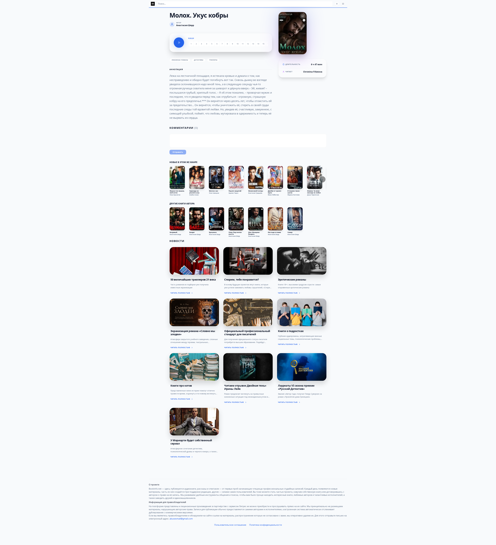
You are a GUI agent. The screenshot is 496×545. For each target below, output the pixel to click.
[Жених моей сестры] (256, 177)
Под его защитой (235, 191)
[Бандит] (197, 218)
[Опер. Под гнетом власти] (236, 218)
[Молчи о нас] (216, 177)
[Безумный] (177, 218)
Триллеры (213, 60)
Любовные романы (180, 60)
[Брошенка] (216, 218)
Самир (290, 232)
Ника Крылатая (175, 195)
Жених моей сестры (255, 191)
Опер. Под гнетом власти (235, 233)
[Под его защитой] (236, 177)
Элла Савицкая (214, 193)
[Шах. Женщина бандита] (256, 218)
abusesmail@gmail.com (181, 518)
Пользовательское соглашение (230, 524)
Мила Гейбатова (273, 195)
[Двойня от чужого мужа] (275, 177)
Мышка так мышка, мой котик (177, 192)
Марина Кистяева (294, 195)
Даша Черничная (313, 195)
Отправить (178, 152)
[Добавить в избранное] (302, 16)
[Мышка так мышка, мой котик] (177, 177)
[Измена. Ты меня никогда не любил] (314, 177)
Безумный (173, 232)
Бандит (192, 232)
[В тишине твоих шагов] (295, 177)
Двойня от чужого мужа (274, 192)
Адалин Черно (233, 193)
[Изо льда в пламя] (275, 218)
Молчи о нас (213, 191)
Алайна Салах (194, 195)
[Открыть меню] (343, 4)
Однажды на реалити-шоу (194, 192)
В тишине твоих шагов (293, 192)
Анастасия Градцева (255, 193)
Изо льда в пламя (274, 232)
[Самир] (295, 218)
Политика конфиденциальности (265, 524)
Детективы (198, 60)
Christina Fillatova (312, 71)
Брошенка (213, 232)
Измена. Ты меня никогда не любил (314, 192)
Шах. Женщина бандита (253, 233)
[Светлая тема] (337, 4)
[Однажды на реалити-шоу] (197, 177)
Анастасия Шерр (175, 234)
